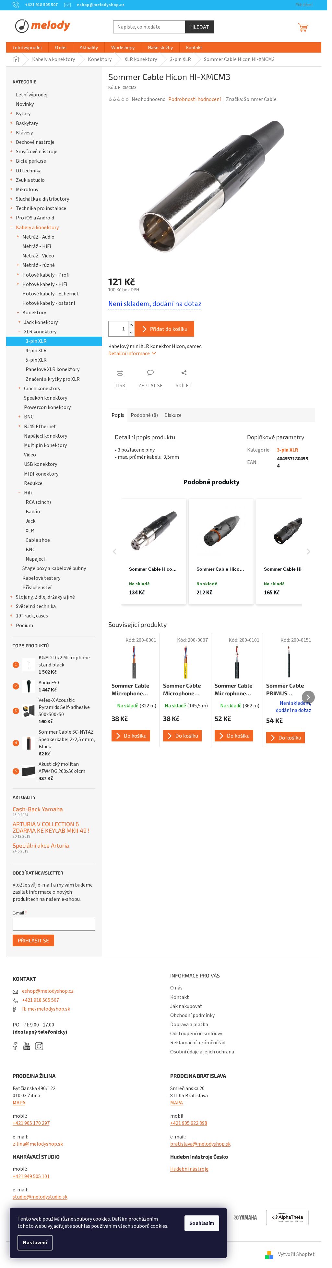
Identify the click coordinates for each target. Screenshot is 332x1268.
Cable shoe (38, 540)
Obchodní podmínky (192, 1015)
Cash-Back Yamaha (38, 809)
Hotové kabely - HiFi (44, 284)
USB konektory (40, 464)
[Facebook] (17, 1046)
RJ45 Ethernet (40, 426)
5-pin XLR (36, 360)
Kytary (23, 113)
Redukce (33, 483)
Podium (24, 625)
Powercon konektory (47, 407)
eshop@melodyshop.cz (47, 991)
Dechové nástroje (35, 142)
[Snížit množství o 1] (131, 332)
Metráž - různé (38, 265)
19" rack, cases (32, 615)
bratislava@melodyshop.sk (200, 1144)
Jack (30, 521)
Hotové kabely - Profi (45, 275)
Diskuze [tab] (173, 415)
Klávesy (24, 132)
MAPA (19, 1102)
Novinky (25, 104)
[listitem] (153, 552)
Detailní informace (129, 353)
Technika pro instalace (41, 208)
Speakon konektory (45, 398)
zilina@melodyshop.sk (38, 1144)
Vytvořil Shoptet (296, 1254)
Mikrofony (27, 189)
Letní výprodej (31, 94)
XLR (30, 530)
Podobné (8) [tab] (144, 415)
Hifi (28, 492)
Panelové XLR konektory (52, 369)
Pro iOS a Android (35, 217)
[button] (114, 552)
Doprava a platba (189, 1024)
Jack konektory (41, 322)
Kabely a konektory (37, 227)
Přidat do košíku (168, 329)
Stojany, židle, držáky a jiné (45, 597)
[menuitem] (27, 47)
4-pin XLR (36, 350)
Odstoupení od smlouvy (196, 1033)
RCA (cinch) (38, 502)
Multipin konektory (45, 445)
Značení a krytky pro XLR (53, 379)
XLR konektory (40, 331)
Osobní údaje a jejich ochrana (202, 1051)
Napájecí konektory (45, 436)
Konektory (34, 312)
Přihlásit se (33, 940)
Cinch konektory (42, 388)
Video (30, 454)
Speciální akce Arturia (41, 845)
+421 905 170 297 (31, 1123)
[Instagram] (39, 1046)
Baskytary (27, 123)
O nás (176, 987)
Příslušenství (36, 587)
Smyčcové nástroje (36, 151)
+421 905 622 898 (188, 1123)
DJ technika (29, 170)
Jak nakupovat (186, 1006)
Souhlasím (201, 1223)
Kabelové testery (41, 578)
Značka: (251, 99)
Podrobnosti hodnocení (194, 99)
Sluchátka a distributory (42, 199)
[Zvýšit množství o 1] (131, 325)
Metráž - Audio (38, 237)
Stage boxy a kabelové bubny (54, 568)
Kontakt (179, 997)
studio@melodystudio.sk (40, 1196)
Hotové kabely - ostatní (48, 303)
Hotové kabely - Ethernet (50, 293)
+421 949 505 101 (31, 1176)
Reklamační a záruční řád (197, 1042)
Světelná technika (36, 606)
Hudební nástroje (189, 1169)
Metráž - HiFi (36, 246)
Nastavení (35, 1242)
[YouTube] (28, 1046)
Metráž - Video (38, 255)
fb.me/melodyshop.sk (45, 1009)
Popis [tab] (118, 415)
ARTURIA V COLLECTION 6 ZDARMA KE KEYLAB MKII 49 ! (51, 827)
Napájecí (35, 559)
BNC (29, 416)
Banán (33, 511)
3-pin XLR (36, 341)
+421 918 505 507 (40, 1000)
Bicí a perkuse (31, 161)
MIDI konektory (41, 474)
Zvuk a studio (30, 180)
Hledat (199, 27)
